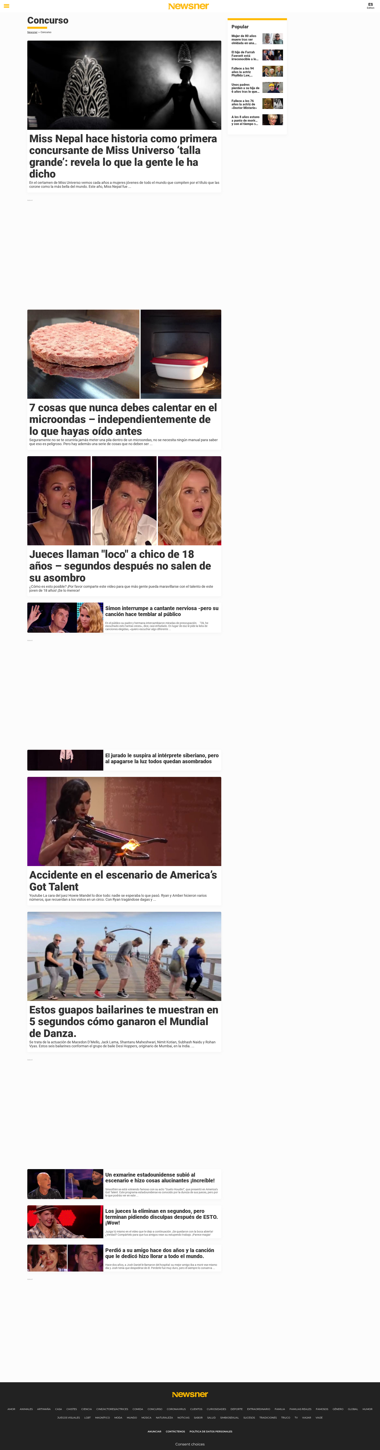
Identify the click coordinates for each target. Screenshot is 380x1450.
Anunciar (154, 1431)
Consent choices (190, 1444)
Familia (280, 1409)
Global (353, 1409)
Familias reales (300, 1409)
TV (296, 1417)
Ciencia (86, 1409)
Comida (138, 1409)
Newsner (32, 32)
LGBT (87, 1417)
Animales (26, 1409)
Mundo (132, 1417)
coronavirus (176, 1409)
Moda (118, 1417)
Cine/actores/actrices (112, 1409)
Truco (285, 1417)
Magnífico (102, 1417)
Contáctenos (175, 1431)
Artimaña (44, 1409)
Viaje (319, 1417)
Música (146, 1417)
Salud (211, 1417)
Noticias (183, 1417)
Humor (367, 1409)
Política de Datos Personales (211, 1431)
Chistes (71, 1409)
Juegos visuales (68, 1417)
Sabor (198, 1417)
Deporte (237, 1409)
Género (338, 1409)
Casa (58, 1409)
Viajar (306, 1417)
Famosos (322, 1409)
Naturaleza (164, 1417)
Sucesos (249, 1417)
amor (11, 1409)
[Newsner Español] (189, 6)
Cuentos (196, 1409)
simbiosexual (229, 1417)
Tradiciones (268, 1417)
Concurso (155, 1409)
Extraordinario (258, 1409)
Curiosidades (216, 1409)
